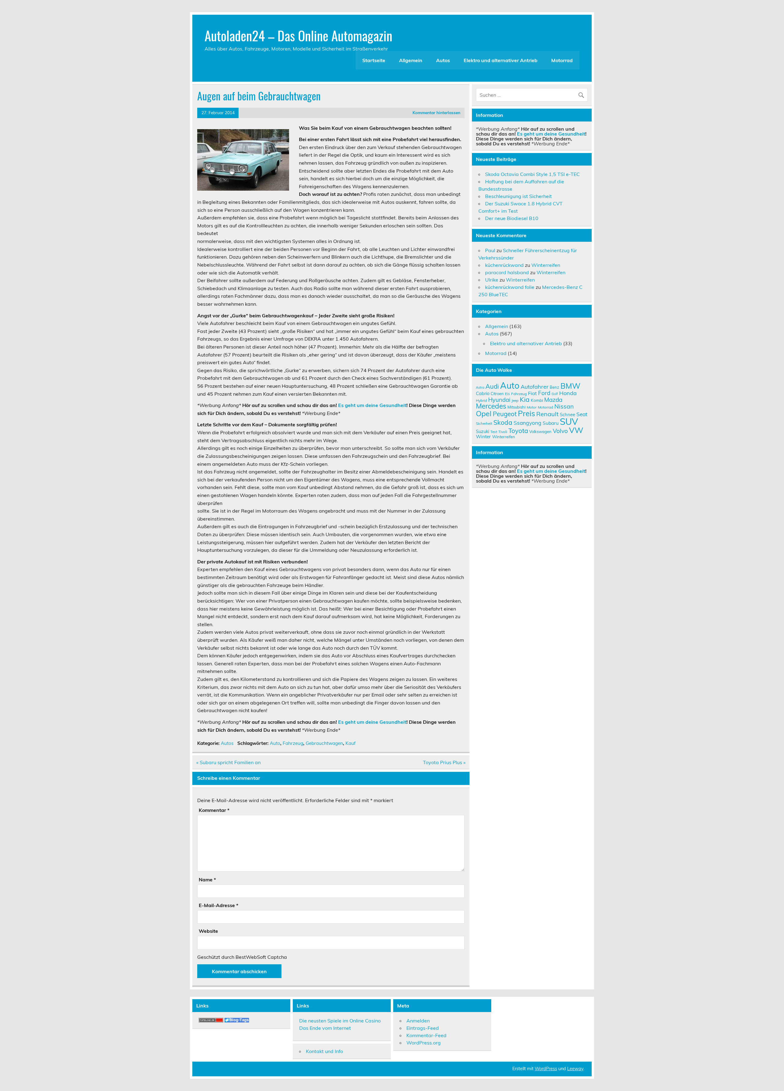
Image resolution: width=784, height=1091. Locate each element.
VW (576, 430)
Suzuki (482, 431)
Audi (492, 386)
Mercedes (491, 406)
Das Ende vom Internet (325, 1028)
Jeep (514, 400)
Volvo (560, 431)
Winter (483, 436)
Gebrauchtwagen (324, 743)
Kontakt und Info (324, 1051)
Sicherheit (484, 423)
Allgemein (410, 60)
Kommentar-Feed (426, 1035)
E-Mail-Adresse (218, 905)
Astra (480, 387)
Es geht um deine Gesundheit (372, 405)
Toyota (518, 431)
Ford (544, 393)
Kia (525, 399)
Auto (275, 743)
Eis (507, 393)
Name (207, 879)
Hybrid (481, 400)
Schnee (567, 414)
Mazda (553, 399)
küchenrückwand (504, 265)
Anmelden (418, 1021)
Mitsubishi (516, 407)
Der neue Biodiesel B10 (511, 218)
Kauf (350, 743)
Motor (532, 407)
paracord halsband (507, 272)
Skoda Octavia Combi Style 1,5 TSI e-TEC (532, 174)
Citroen (497, 393)
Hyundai (499, 399)
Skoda (502, 422)
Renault (547, 414)
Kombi (537, 400)
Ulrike (491, 280)
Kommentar (214, 810)
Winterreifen (545, 265)
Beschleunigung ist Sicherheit (518, 196)
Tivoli (502, 431)
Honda (568, 393)
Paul (490, 250)
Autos (443, 60)
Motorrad (562, 60)
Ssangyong (527, 422)
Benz (554, 387)
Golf (555, 394)
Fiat (532, 393)
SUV (569, 421)
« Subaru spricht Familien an (228, 762)
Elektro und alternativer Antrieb (500, 60)
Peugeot (505, 414)
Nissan (564, 406)
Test (493, 431)
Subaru (551, 423)
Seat (581, 414)
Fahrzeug (293, 743)
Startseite (373, 60)
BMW (570, 385)
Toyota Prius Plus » (444, 762)
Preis (526, 413)
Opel (484, 413)
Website (208, 930)
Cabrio (482, 393)
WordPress (546, 1068)
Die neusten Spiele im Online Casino (340, 1021)
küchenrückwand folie (509, 287)
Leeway (575, 1068)
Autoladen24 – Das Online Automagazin (298, 35)
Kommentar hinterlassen (436, 112)
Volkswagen (540, 431)
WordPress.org (423, 1043)
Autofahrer (534, 386)
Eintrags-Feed (422, 1028)
